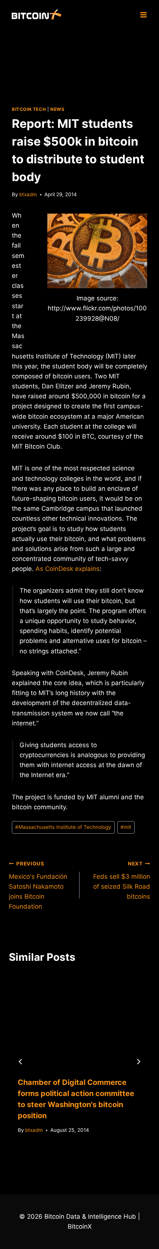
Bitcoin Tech (29, 109)
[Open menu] (143, 14)
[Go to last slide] (21, 1062)
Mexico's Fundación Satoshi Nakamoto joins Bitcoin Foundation (38, 885)
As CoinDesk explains (67, 568)
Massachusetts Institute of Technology (63, 827)
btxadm (28, 194)
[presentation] (79, 1021)
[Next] (138, 1062)
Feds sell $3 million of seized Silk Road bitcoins (121, 880)
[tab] (65, 1155)
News (57, 109)
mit (126, 827)
